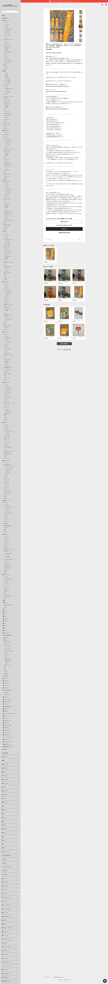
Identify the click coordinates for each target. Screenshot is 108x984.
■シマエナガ (5, 281)
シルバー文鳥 (7, 80)
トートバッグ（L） (7, 646)
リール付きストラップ (8, 29)
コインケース (6, 41)
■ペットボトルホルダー (7, 701)
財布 (5, 64)
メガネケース (6, 43)
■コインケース (6, 718)
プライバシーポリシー (48, 977)
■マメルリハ (5, 534)
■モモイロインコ (6, 500)
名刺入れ (6, 477)
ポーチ (5, 53)
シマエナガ (6, 653)
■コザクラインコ (6, 180)
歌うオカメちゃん (8, 659)
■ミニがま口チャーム (7, 741)
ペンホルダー (6, 58)
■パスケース (5, 696)
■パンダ (4, 611)
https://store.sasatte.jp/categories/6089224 (56, 91)
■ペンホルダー (6, 687)
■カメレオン (5, 618)
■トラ (4, 628)
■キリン (4, 630)
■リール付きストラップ (7, 690)
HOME (3, 15)
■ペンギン (5, 422)
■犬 (4, 609)
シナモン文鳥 (7, 78)
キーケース (6, 37)
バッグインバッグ (7, 648)
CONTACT (4, 749)
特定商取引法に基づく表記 (58, 977)
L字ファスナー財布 (7, 568)
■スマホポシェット (6, 727)
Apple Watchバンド (8, 51)
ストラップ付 (7, 33)
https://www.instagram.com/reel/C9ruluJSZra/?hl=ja (57, 86)
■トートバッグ (6, 732)
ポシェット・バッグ (7, 45)
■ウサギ (4, 625)
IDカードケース (7, 489)
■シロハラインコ (6, 382)
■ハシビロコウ (6, 332)
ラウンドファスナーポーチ (8, 737)
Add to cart (64, 229)
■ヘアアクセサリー (7, 683)
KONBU (6, 49)
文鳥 (5, 667)
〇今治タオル (5, 673)
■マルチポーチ (6, 722)
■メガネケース (6, 708)
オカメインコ (6, 657)
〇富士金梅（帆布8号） (7, 635)
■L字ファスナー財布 (7, 725)
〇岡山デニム (5, 637)
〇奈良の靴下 (5, 676)
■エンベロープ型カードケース (9, 713)
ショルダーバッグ (7, 642)
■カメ (4, 614)
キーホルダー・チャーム (8, 466)
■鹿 (4, 600)
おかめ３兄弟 (7, 661)
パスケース (6, 27)
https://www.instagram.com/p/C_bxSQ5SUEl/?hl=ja (57, 108)
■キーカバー (5, 678)
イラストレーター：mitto (7, 650)
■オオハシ (5, 602)
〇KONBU (5, 640)
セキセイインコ (7, 665)
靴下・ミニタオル (7, 62)
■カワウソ (5, 616)
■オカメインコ (6, 130)
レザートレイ (6, 55)
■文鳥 (4, 71)
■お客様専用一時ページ (8, 746)
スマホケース (6, 66)
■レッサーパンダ (6, 632)
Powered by (63, 981)
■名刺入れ (5, 711)
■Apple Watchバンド (7, 706)
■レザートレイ (6, 704)
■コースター (5, 685)
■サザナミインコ (6, 574)
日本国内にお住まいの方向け (64, 232)
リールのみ (7, 31)
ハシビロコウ (6, 655)
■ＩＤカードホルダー (7, 699)
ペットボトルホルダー (8, 60)
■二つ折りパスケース (7, 734)
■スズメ (4, 231)
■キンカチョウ (6, 460)
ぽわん (6, 662)
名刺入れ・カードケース (8, 39)
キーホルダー (6, 24)
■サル (4, 623)
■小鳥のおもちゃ (6, 744)
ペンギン (5, 671)
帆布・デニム (7, 47)
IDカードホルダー (7, 35)
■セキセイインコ (6, 20)
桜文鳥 (6, 77)
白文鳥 (6, 75)
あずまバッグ (6, 644)
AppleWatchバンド (8, 113)
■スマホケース (6, 739)
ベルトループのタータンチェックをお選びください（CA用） (59, 218)
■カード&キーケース (7, 720)
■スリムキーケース (7, 715)
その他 (5, 68)
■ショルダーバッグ (7, 730)
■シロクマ (5, 621)
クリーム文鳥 (7, 82)
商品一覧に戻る (64, 343)
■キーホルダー (6, 680)
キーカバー (6, 22)
